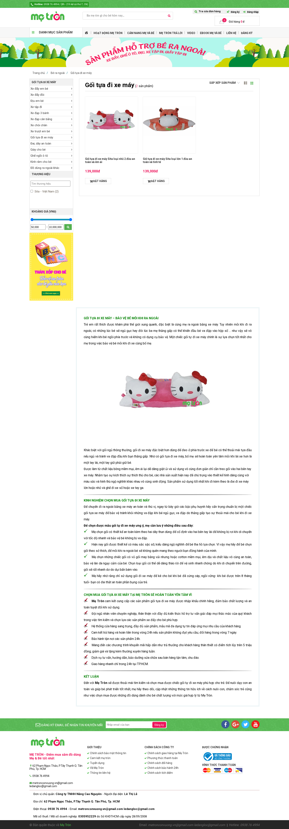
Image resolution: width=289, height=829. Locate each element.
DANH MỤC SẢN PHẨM (56, 32)
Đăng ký (235, 12)
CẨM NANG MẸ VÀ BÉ (140, 33)
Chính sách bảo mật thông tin (108, 753)
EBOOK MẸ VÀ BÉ (211, 33)
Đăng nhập (253, 12)
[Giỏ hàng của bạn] (237, 21)
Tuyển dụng (97, 763)
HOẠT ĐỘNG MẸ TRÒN (108, 33)
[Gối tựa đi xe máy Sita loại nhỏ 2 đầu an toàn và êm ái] (111, 125)
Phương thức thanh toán (162, 758)
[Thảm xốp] (51, 299)
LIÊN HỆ (231, 33)
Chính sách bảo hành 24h (163, 767)
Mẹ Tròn (65, 825)
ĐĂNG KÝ (246, 33)
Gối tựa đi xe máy (81, 73)
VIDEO (191, 33)
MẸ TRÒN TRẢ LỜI (170, 33)
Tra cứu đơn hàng (210, 11)
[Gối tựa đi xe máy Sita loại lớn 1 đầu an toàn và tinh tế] (169, 125)
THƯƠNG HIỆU (41, 174)
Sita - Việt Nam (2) (46, 191)
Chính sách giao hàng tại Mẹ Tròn (167, 753)
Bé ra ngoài (58, 73)
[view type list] (246, 83)
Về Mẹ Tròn (97, 767)
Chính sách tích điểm (160, 772)
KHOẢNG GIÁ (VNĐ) (44, 211)
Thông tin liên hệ (100, 772)
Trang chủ (38, 73)
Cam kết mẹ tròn (100, 758)
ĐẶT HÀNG (100, 181)
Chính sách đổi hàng (159, 763)
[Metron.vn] (56, 16)
